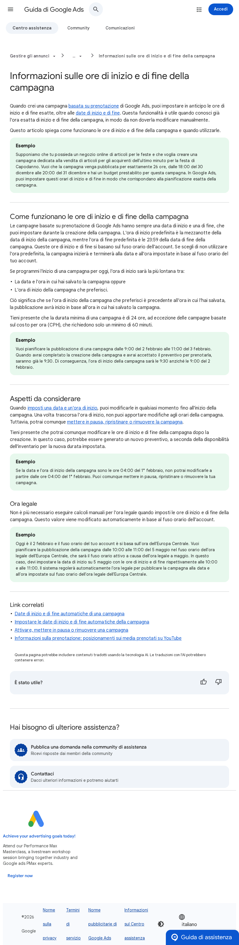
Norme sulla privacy (50, 924)
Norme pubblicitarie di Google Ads (102, 924)
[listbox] (196, 924)
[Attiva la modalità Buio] (161, 924)
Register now (20, 875)
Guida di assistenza (206, 937)
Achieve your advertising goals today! (39, 836)
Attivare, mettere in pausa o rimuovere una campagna (71, 630)
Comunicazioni (120, 28)
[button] (10, 9)
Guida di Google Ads (54, 9)
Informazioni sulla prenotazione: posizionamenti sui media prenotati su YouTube (98, 638)
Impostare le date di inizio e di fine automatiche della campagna (82, 622)
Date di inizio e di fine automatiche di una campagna (69, 614)
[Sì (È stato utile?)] (203, 683)
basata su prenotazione (93, 106)
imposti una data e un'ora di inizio (63, 408)
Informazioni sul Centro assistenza (136, 924)
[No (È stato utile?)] (218, 683)
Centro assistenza (32, 28)
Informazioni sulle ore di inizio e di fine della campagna (157, 56)
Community (78, 28)
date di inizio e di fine (98, 113)
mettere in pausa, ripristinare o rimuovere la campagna (124, 422)
